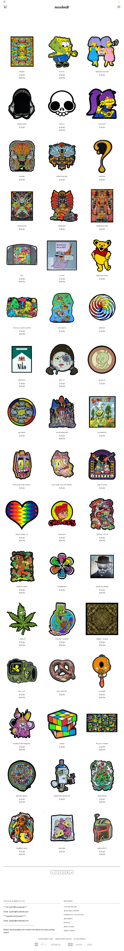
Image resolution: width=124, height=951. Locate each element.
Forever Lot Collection (73, 915)
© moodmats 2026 (46, 939)
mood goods (69, 926)
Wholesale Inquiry (71, 911)
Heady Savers (69, 930)
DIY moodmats (80, 939)
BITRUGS (67, 923)
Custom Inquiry (70, 907)
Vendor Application (63, 939)
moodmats (68, 919)
